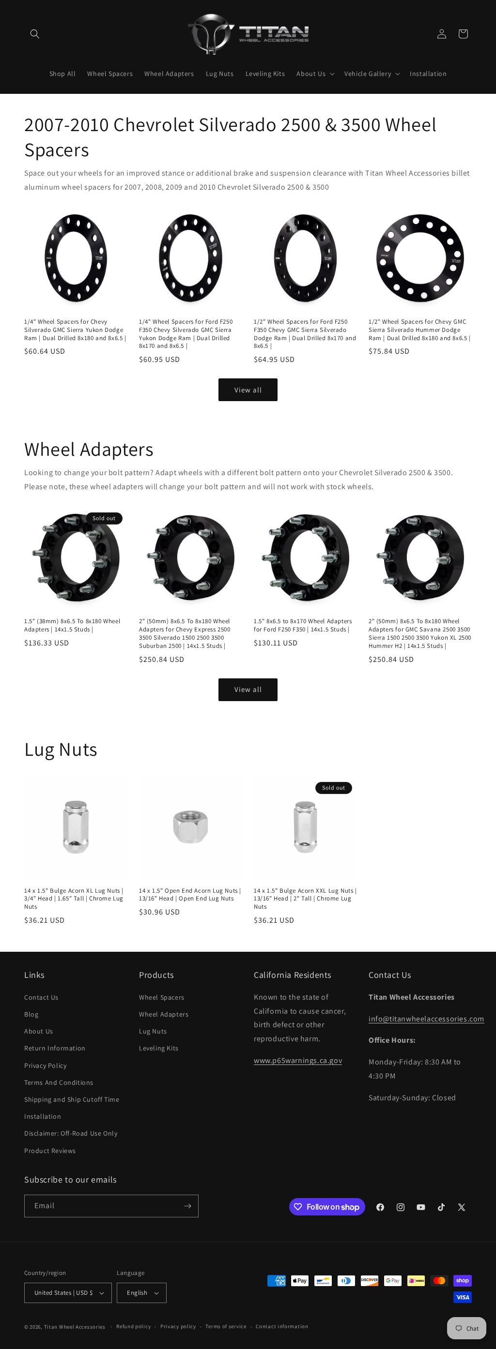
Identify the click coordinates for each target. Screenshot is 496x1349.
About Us (38, 1031)
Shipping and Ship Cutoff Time (71, 1099)
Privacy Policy (45, 1065)
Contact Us (41, 997)
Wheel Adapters (163, 1014)
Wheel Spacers (162, 997)
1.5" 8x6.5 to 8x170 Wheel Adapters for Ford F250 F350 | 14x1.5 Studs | (303, 625)
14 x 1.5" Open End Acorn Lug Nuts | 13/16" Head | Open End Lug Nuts (190, 895)
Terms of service (225, 1326)
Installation (42, 1116)
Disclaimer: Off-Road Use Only (70, 1133)
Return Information (55, 1048)
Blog (31, 1014)
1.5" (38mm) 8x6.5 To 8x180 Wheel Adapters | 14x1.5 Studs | (72, 625)
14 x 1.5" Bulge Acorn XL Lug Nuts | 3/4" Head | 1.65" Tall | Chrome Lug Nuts (74, 899)
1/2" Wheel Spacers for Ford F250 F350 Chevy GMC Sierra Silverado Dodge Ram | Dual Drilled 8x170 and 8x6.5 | (305, 334)
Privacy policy (178, 1326)
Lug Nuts (153, 1031)
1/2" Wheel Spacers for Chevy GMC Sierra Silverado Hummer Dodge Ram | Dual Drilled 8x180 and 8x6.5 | (420, 330)
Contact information (282, 1326)
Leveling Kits (159, 1048)
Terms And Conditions (58, 1082)
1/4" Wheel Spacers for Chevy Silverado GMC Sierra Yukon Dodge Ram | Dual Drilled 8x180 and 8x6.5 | (75, 330)
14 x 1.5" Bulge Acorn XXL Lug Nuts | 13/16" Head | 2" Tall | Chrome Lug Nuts (305, 899)
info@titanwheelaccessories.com (426, 1019)
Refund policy (133, 1326)
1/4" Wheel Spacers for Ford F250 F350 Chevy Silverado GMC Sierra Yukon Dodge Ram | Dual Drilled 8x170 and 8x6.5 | (185, 334)
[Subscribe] (187, 1206)
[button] (35, 34)
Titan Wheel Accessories (75, 1326)
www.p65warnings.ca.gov (298, 1060)
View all (248, 389)
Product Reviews (50, 1150)
